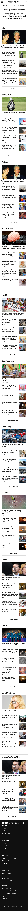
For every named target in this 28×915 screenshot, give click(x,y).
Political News (5, 828)
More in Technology (13, 486)
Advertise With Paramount (9, 890)
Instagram (4, 848)
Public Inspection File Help (9, 858)
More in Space (13, 686)
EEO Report (5, 863)
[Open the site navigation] (4, 2)
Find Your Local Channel (17, 5)
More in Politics (13, 222)
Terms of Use (5, 878)
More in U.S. (13, 88)
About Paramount (6, 888)
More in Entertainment (13, 420)
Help (3, 896)
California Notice (6, 873)
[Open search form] (26, 2)
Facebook (4, 846)
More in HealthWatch (14, 289)
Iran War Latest (5, 831)
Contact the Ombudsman (8, 901)
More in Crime (13, 619)
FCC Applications (6, 860)
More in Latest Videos (13, 816)
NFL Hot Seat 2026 (7, 833)
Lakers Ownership (6, 836)
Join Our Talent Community (9, 893)
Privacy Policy (5, 870)
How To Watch (5, 5)
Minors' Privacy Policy (7, 881)
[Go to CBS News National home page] (14, 2)
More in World (13, 354)
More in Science (13, 553)
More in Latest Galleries (13, 751)
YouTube (4, 843)
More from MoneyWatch (13, 155)
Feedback (4, 898)
